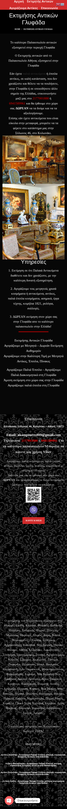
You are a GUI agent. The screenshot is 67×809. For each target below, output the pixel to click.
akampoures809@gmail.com (39, 435)
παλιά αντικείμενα (34, 73)
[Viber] (33, 510)
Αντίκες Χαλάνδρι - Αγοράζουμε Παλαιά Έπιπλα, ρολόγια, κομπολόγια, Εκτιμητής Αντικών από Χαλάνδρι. (33, 756)
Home (17, 29)
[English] (58, 4)
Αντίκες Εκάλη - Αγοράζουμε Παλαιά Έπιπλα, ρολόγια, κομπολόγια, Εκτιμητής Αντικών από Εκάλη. (34, 782)
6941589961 (17, 103)
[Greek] (62, 4)
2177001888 (41, 98)
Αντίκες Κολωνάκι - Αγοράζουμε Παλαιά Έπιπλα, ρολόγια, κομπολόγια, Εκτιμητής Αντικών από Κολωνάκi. (33, 773)
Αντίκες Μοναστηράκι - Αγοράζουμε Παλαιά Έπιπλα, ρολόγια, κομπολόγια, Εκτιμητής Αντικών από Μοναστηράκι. (33, 764)
